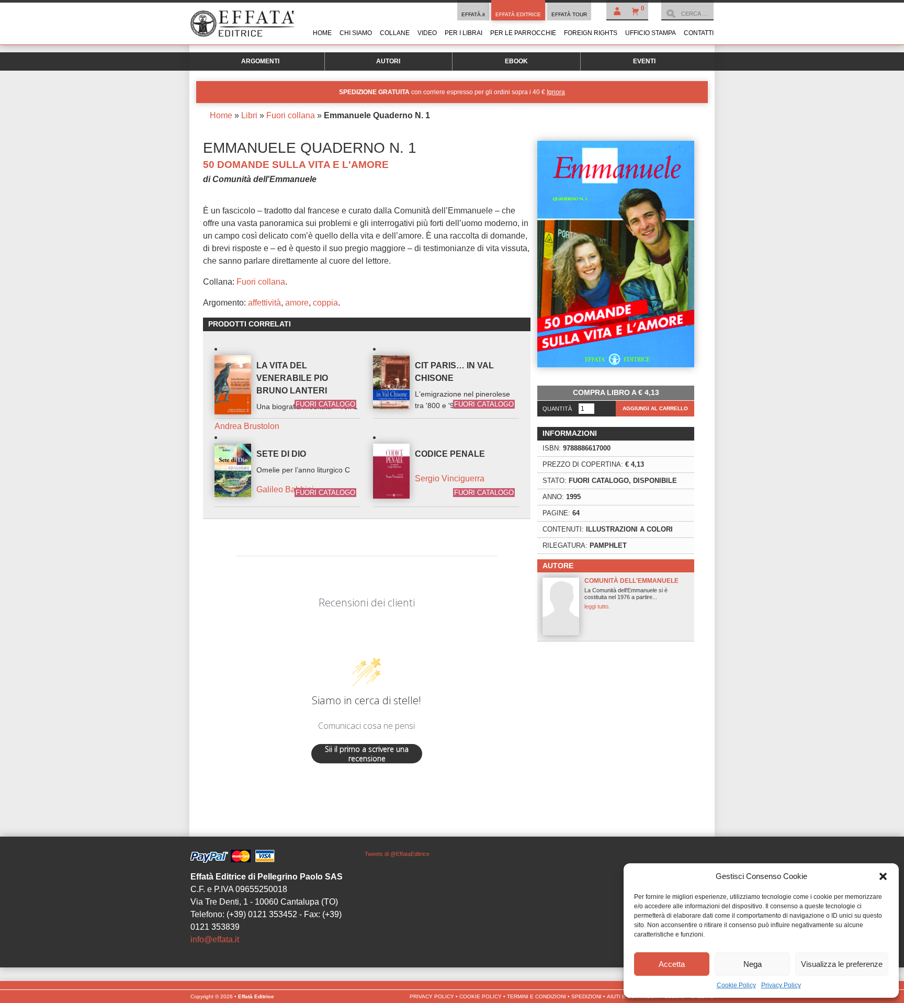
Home (322, 33)
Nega (752, 964)
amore (297, 302)
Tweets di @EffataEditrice (397, 854)
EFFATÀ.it (473, 14)
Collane (395, 33)
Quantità (557, 408)
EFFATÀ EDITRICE (518, 14)
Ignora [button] (556, 92)
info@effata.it (214, 939)
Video (427, 33)
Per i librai (463, 33)
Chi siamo (356, 33)
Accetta (672, 964)
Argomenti (260, 61)
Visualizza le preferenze (842, 964)
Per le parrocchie (523, 33)
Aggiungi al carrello (655, 408)
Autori (388, 61)
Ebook (516, 61)
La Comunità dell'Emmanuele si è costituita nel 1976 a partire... (631, 593)
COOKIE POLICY (480, 996)
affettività (264, 302)
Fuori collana (290, 115)
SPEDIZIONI (586, 996)
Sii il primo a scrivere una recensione (367, 753)
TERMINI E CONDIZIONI (536, 996)
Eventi (644, 61)
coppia (325, 302)
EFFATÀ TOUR (569, 14)
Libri (249, 115)
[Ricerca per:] (687, 13)
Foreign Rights (590, 33)
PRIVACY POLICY (432, 996)
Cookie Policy (736, 985)
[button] (883, 876)
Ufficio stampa (650, 33)
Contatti (699, 33)
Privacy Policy (781, 985)
